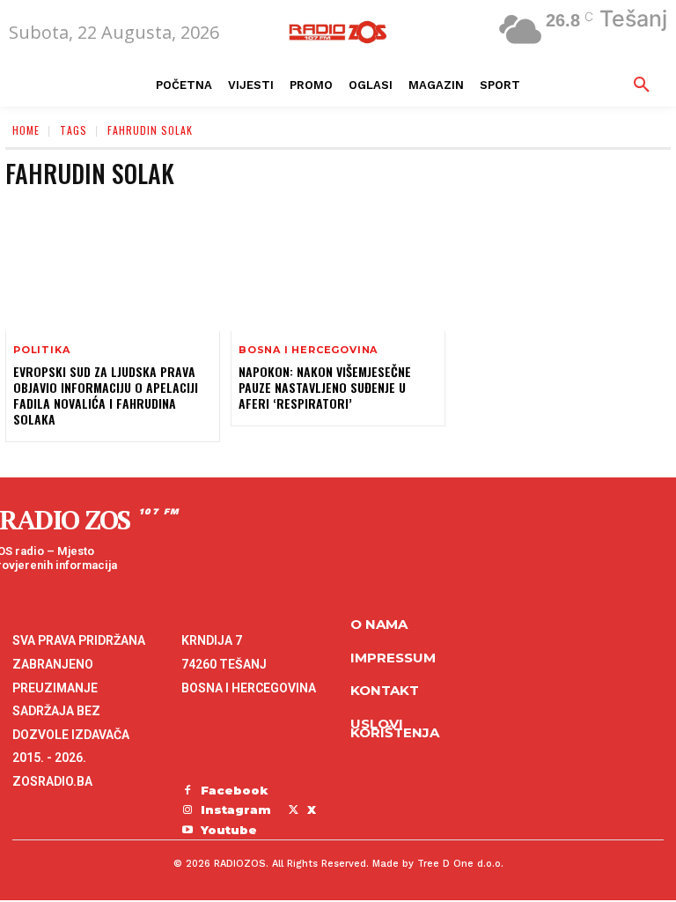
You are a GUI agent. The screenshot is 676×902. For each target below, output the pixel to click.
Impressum (393, 657)
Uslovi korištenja (394, 728)
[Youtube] (187, 830)
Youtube (229, 830)
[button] (642, 85)
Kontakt (384, 690)
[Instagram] (187, 810)
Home (26, 129)
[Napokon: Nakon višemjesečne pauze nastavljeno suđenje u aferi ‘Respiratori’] (338, 266)
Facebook (234, 790)
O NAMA (379, 624)
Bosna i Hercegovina (308, 350)
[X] (293, 810)
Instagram (236, 809)
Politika (41, 350)
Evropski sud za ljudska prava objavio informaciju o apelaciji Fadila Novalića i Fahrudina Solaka (105, 395)
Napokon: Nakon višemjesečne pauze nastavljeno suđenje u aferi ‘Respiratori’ (325, 387)
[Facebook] (187, 791)
